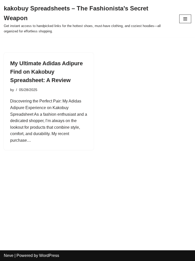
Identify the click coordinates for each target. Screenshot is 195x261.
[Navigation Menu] (185, 19)
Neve (8, 255)
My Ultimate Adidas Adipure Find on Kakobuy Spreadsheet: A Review (46, 71)
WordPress (49, 255)
